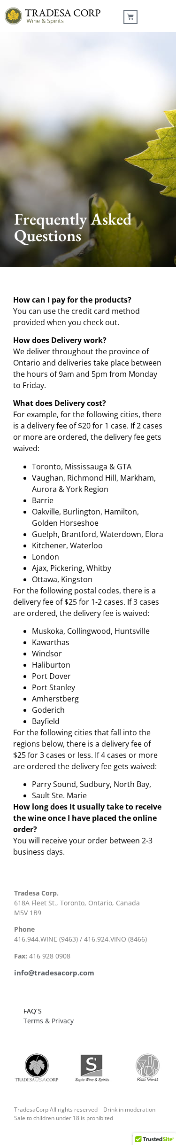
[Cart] (130, 17)
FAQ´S (32, 1010)
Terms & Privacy (48, 1020)
